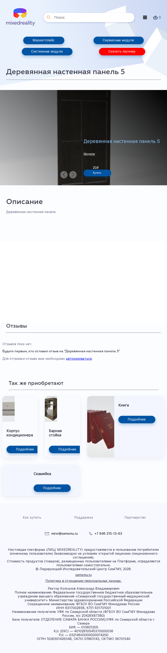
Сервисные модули (118, 40)
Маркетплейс (44, 40)
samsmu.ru (83, 575)
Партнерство (135, 517)
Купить (97, 172)
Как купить (32, 517)
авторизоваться (79, 359)
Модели (89, 154)
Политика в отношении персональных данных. (83, 581)
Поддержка (83, 517)
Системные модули (47, 51)
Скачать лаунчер (121, 51)
